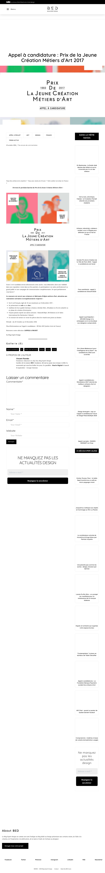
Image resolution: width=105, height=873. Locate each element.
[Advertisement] (52, 34)
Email (10, 420)
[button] (11, 9)
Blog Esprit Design (14, 335)
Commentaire (14, 381)
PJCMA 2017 (41, 326)
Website (10, 430)
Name (10, 409)
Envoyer (11, 442)
